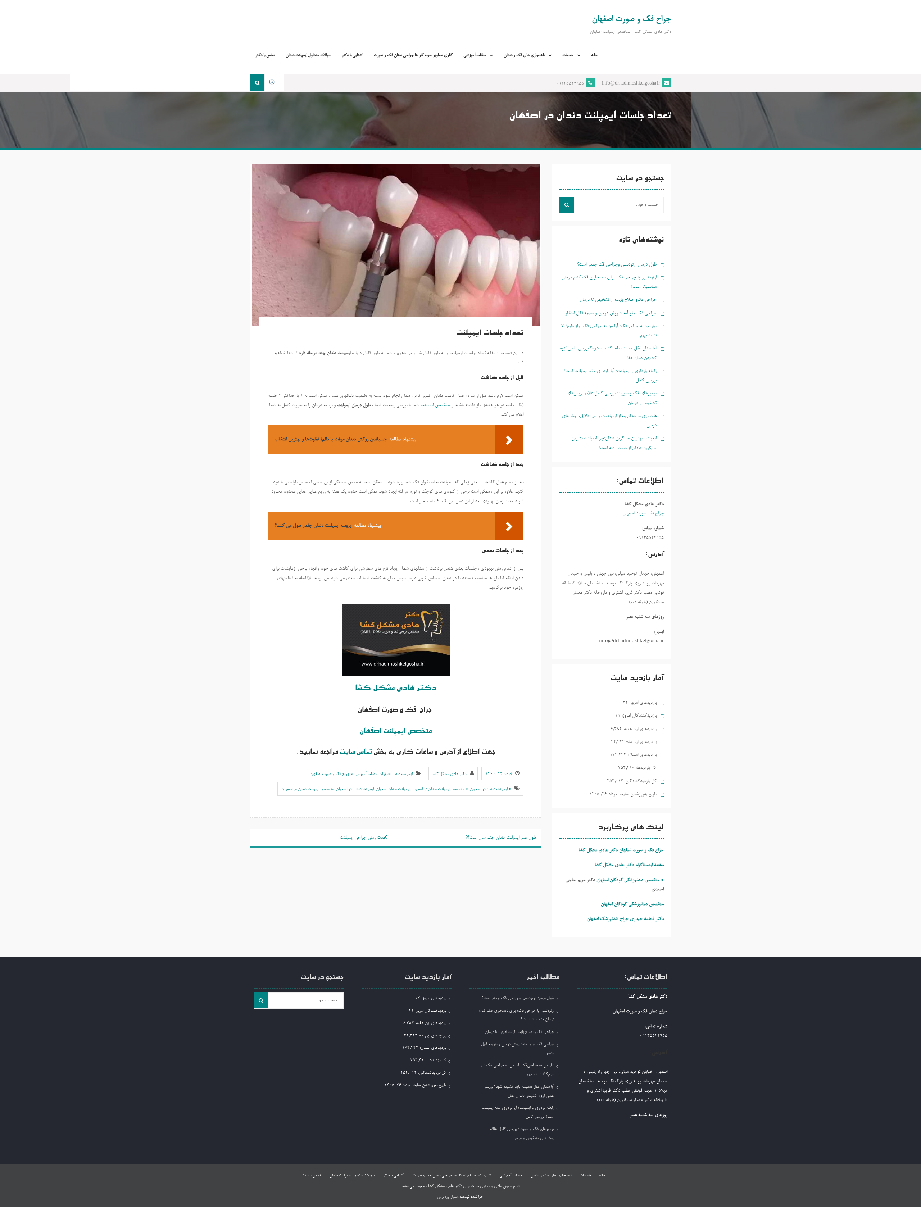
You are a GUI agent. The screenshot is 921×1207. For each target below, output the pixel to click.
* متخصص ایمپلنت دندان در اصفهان (440, 789)
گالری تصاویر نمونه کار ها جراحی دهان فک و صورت (413, 55)
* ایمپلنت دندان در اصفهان (490, 789)
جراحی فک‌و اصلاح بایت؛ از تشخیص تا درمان (618, 300)
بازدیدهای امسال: (641, 755)
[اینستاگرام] (271, 82)
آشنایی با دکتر (352, 55)
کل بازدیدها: (645, 768)
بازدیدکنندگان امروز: (638, 715)
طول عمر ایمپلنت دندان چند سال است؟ (502, 837)
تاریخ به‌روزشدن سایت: (637, 794)
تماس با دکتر (265, 55)
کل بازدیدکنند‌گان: (640, 781)
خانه (594, 55)
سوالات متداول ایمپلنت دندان (308, 55)
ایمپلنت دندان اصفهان (396, 774)
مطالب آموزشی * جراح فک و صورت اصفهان (343, 774)
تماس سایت (357, 753)
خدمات (567, 55)
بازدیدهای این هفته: (639, 729)
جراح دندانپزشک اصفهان (608, 919)
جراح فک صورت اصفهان (643, 513)
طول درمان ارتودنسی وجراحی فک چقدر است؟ (617, 264)
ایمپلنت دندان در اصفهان (355, 789)
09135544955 (570, 83)
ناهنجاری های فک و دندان (524, 55)
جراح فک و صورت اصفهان (631, 19)
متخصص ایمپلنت (434, 405)
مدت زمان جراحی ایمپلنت (362, 837)
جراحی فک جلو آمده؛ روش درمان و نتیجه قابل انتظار (611, 313)
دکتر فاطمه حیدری (647, 919)
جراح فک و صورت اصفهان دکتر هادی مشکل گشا (621, 850)
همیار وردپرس (448, 1196)
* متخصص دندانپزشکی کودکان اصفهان (630, 880)
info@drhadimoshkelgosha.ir (631, 83)
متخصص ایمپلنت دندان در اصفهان (307, 789)
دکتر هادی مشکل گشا (395, 689)
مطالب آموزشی (474, 55)
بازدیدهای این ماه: (641, 742)
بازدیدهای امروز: (642, 702)
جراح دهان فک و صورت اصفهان (640, 1011)
